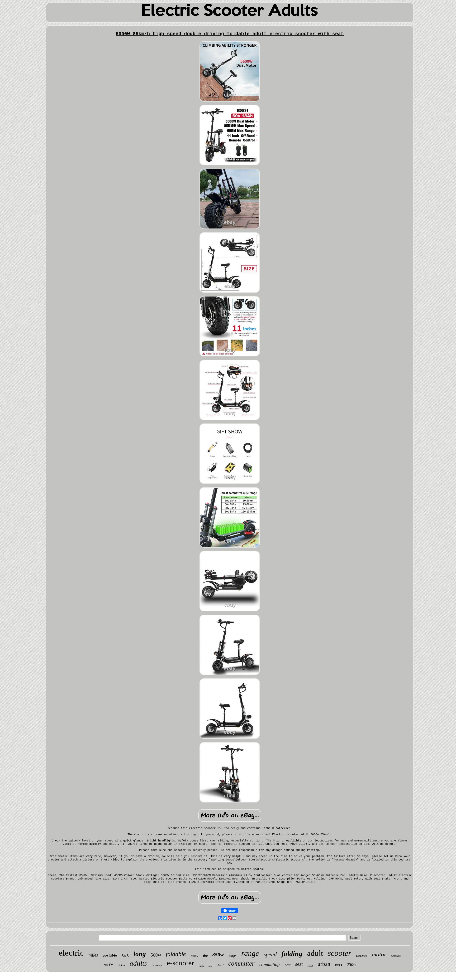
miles (93, 955)
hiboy (194, 955)
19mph (232, 955)
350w (218, 954)
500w (156, 954)
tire (205, 955)
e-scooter (180, 963)
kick (125, 955)
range (250, 953)
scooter (339, 953)
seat (299, 964)
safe (108, 964)
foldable (176, 954)
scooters (396, 955)
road (310, 965)
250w (351, 964)
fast (210, 966)
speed (270, 954)
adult (315, 953)
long (139, 953)
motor (379, 954)
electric (71, 952)
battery (157, 965)
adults (138, 963)
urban (324, 964)
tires (338, 965)
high (201, 965)
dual (220, 965)
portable (110, 955)
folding (291, 953)
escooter (361, 955)
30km (121, 965)
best (287, 965)
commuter (241, 963)
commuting (269, 964)
